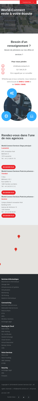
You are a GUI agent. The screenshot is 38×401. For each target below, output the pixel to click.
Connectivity (6, 303)
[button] (19, 236)
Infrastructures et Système (10, 287)
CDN (2, 348)
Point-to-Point (5, 311)
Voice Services (6, 352)
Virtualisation (5, 290)
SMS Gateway (5, 360)
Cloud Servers (6, 340)
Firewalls (4, 376)
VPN (2, 373)
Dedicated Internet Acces (9, 308)
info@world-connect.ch (20, 389)
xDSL (3, 316)
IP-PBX (3, 363)
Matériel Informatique (8, 298)
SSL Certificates (6, 334)
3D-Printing (5, 295)
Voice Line (4, 355)
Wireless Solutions (7, 319)
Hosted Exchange (7, 337)
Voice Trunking (6, 358)
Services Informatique (10, 279)
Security (4, 368)
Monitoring (5, 293)
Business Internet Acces (9, 305)
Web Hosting (5, 331)
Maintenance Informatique (10, 282)
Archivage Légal (6, 322)
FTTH (3, 313)
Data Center (5, 329)
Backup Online (6, 345)
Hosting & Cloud (7, 326)
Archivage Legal (6, 370)
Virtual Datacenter (7, 342)
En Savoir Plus (8, 167)
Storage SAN (5, 284)
